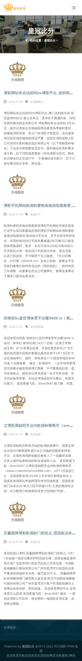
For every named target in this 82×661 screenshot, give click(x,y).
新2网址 (70, 655)
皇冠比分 (50, 40)
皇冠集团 (35, 434)
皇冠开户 (35, 214)
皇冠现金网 (44, 655)
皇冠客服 (58, 655)
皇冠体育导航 (16, 655)
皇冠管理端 (36, 327)
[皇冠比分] (15, 7)
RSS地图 (60, 646)
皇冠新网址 (36, 102)
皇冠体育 (31, 655)
